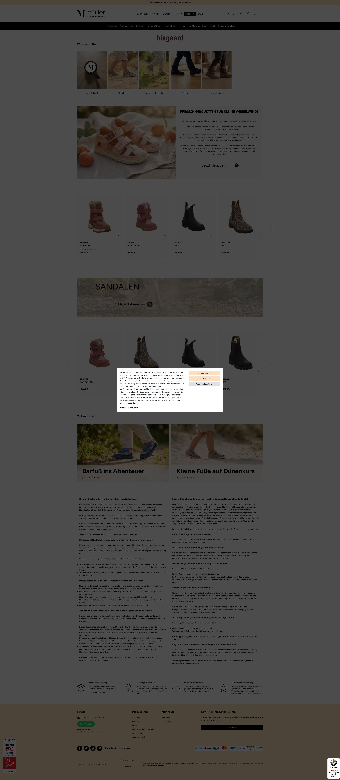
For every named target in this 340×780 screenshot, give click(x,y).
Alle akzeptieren (204, 373)
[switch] (333, 775)
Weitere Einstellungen (129, 408)
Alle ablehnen (204, 378)
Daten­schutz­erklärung (129, 403)
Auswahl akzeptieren (204, 384)
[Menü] (338, 759)
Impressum (174, 397)
